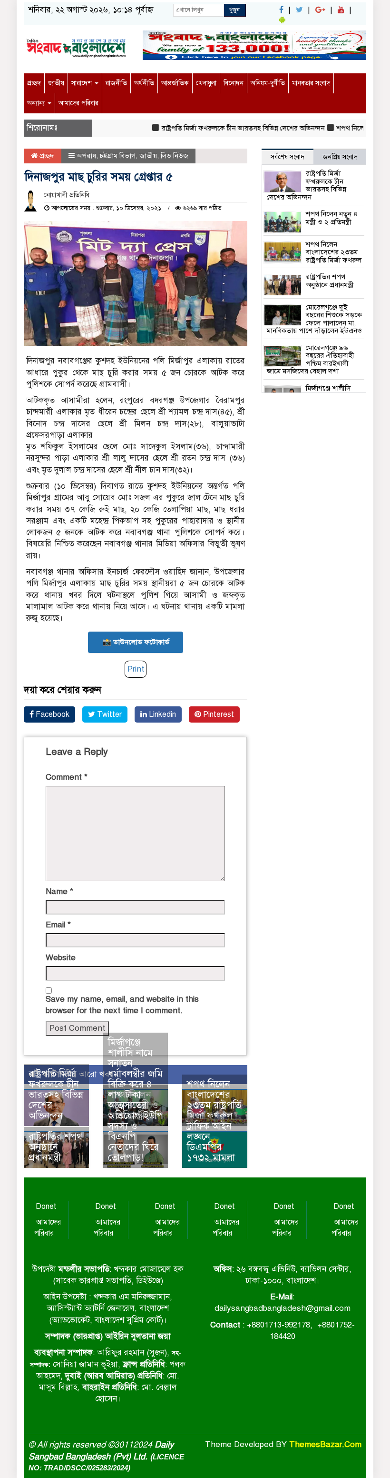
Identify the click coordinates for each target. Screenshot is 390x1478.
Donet (46, 1206)
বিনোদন (234, 83)
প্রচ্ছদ (34, 83)
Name (59, 891)
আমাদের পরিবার (78, 103)
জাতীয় (56, 83)
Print (135, 669)
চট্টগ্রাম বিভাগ (118, 155)
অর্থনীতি (144, 83)
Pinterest (217, 714)
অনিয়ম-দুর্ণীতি (268, 83)
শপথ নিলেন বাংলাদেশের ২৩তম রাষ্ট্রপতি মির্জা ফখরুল (214, 1100)
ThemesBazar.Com (325, 1444)
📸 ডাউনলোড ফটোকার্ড (135, 642)
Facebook (51, 714)
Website (61, 958)
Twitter (108, 714)
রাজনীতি (116, 83)
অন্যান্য (37, 103)
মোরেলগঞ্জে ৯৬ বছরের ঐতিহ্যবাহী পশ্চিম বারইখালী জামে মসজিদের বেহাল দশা (310, 359)
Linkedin (161, 714)
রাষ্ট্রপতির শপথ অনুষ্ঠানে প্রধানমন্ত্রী (55, 1147)
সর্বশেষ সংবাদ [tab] (287, 157)
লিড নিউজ (174, 155)
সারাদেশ (82, 83)
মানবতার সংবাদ (311, 83)
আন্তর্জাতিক (175, 83)
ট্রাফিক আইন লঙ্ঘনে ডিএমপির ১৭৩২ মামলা (211, 1142)
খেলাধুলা (206, 83)
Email (58, 925)
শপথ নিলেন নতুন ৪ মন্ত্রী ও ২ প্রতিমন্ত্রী (332, 218)
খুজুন (234, 10)
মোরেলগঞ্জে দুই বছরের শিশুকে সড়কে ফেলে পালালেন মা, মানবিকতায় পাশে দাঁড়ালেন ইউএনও (314, 319)
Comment (67, 777)
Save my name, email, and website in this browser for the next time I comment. (122, 1004)
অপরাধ (86, 155)
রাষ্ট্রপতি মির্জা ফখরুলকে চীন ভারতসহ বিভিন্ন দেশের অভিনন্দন (230, 128)
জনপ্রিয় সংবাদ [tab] (339, 157)
